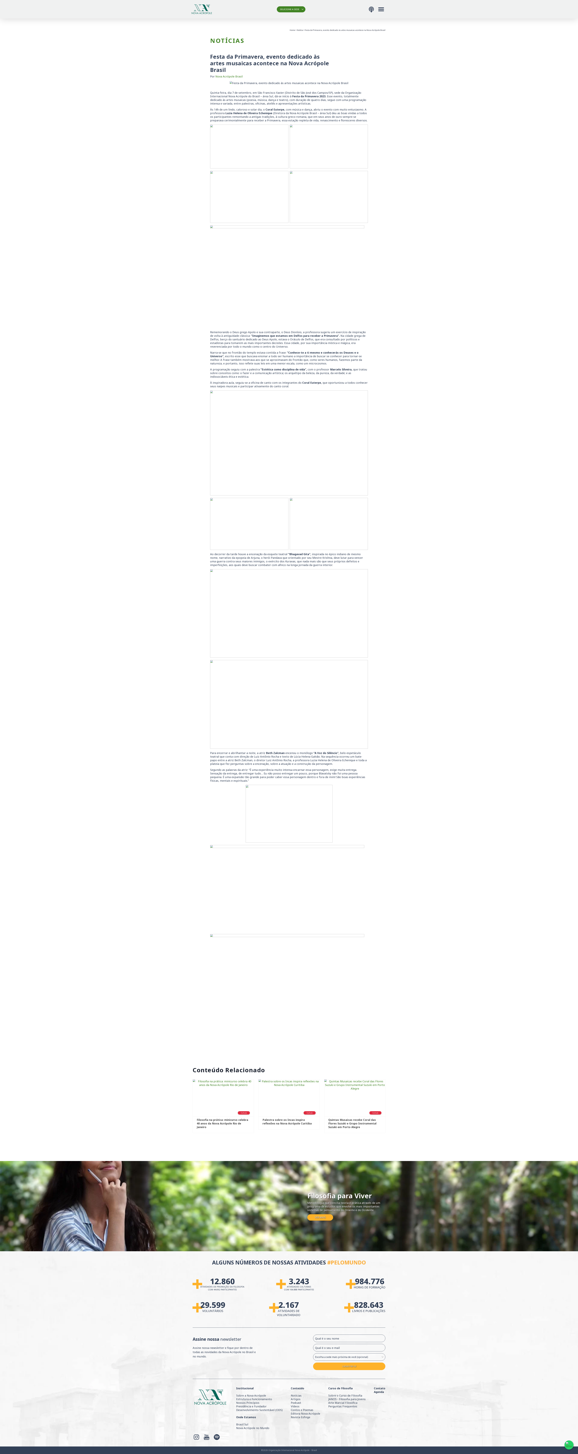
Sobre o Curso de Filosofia (345, 1395)
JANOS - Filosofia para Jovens (347, 1399)
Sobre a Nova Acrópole (251, 1395)
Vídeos (295, 1406)
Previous (188, 1107)
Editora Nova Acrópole (305, 1413)
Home (292, 30)
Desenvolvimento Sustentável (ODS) (259, 1410)
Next (389, 1107)
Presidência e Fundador (251, 1406)
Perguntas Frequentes (342, 1406)
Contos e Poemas (302, 1410)
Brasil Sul (242, 1424)
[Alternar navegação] (381, 9)
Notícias (296, 1395)
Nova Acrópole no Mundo (252, 1428)
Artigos (295, 1399)
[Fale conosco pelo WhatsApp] (568, 1444)
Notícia (300, 30)
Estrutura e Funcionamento (254, 1399)
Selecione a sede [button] (289, 9)
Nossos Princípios (247, 1403)
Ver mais (320, 1217)
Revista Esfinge (300, 1417)
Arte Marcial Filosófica (342, 1403)
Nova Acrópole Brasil (229, 76)
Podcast (296, 1403)
